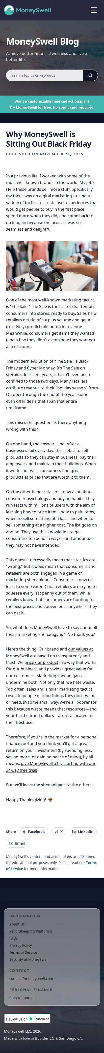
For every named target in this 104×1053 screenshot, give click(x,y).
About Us (17, 924)
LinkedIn (85, 831)
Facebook (36, 831)
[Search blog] (90, 75)
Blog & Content (22, 997)
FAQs (13, 938)
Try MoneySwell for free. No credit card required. (52, 107)
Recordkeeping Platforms (30, 931)
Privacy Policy (20, 945)
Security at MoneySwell (28, 959)
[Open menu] (94, 10)
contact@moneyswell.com (31, 978)
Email (20, 843)
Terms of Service (23, 952)
